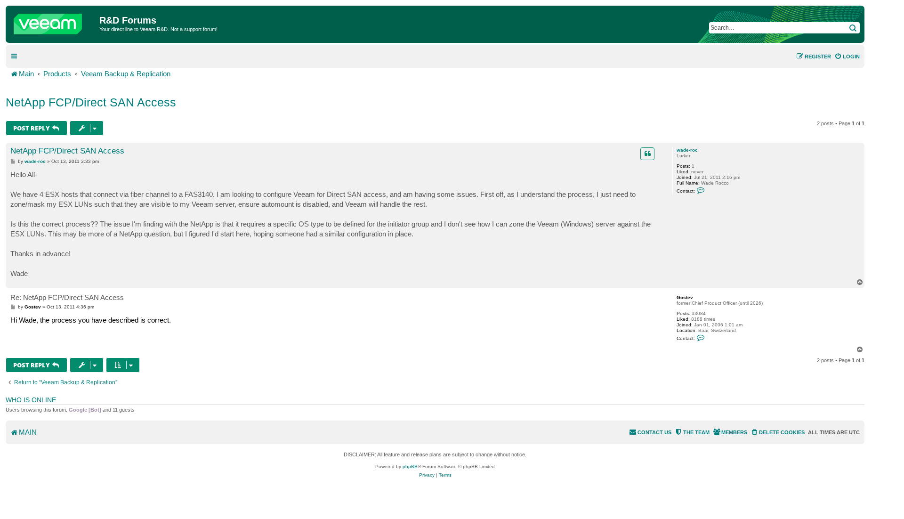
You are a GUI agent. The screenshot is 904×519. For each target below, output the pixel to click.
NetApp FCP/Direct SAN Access (91, 102)
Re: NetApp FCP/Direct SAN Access (67, 297)
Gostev (685, 297)
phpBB (410, 466)
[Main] (53, 21)
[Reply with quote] (647, 153)
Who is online (31, 400)
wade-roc (687, 150)
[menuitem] (847, 56)
